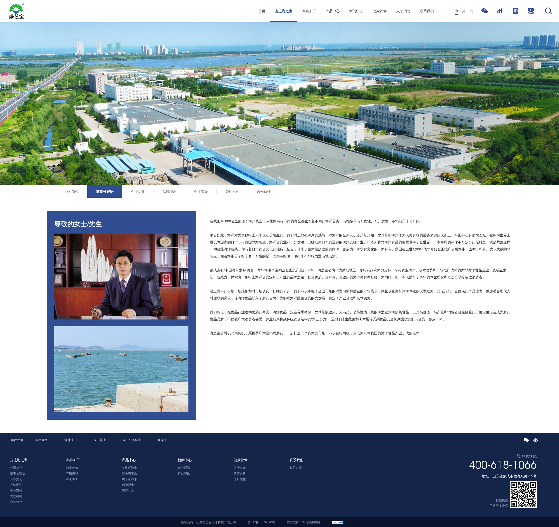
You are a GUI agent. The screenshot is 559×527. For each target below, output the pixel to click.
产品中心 (333, 10)
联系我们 (427, 10)
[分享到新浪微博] (501, 11)
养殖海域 (72, 473)
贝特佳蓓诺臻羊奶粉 (366, 522)
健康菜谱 (240, 467)
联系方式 (296, 467)
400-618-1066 (503, 464)
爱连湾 (162, 440)
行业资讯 (184, 473)
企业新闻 (184, 467)
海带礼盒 (128, 490)
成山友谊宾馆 (131, 440)
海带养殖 (72, 467)
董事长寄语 (105, 191)
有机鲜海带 (129, 467)
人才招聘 (403, 10)
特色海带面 (129, 473)
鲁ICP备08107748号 (262, 522)
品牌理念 (169, 191)
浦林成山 (70, 440)
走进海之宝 (283, 10)
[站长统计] (337, 522)
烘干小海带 (129, 479)
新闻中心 (356, 10)
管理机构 (232, 191)
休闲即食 (128, 484)
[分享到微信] (485, 11)
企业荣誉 (201, 191)
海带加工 (72, 479)
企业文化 (138, 191)
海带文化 (240, 479)
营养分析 (240, 473)
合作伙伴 (264, 191)
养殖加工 (309, 10)
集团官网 (41, 440)
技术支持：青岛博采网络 (303, 522)
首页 (261, 10)
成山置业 (99, 440)
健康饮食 (380, 10)
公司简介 (72, 191)
